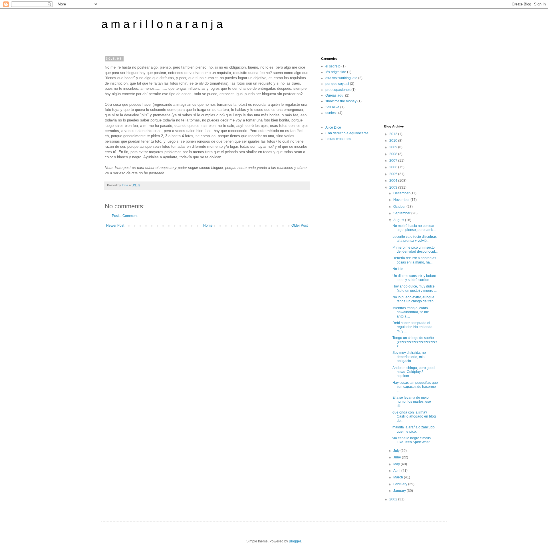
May (397, 464)
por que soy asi (337, 84)
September (402, 213)
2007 (393, 161)
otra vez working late (341, 78)
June (397, 457)
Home (208, 225)
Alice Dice (333, 127)
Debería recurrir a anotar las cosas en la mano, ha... (414, 260)
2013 (393, 134)
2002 (393, 499)
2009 (393, 147)
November (401, 200)
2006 (393, 167)
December (401, 193)
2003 (393, 187)
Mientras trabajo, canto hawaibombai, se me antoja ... (410, 312)
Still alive (332, 107)
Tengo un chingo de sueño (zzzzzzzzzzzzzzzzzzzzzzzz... (414, 342)
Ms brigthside (335, 72)
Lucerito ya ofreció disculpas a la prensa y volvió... (414, 239)
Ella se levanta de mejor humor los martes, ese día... (411, 402)
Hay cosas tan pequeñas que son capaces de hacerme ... (415, 387)
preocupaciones (337, 90)
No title (397, 269)
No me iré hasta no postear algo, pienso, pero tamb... (414, 228)
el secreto (333, 66)
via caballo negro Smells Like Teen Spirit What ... (412, 440)
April (397, 471)
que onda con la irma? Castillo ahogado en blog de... (414, 416)
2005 (393, 174)
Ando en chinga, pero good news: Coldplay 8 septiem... (413, 372)
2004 (393, 181)
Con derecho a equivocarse (346, 133)
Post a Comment (125, 216)
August (399, 220)
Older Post (299, 225)
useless (331, 113)
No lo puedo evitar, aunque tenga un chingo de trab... (414, 299)
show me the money (340, 101)
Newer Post (115, 225)
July (396, 451)
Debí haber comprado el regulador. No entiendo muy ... (412, 327)
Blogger (295, 541)
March (398, 477)
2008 (393, 154)
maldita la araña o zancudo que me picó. (413, 429)
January (400, 491)
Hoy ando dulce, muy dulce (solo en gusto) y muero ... (414, 288)
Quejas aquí (334, 95)
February (400, 484)
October (399, 207)
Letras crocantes (338, 139)
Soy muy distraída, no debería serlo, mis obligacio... (409, 357)
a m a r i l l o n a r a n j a (162, 24)
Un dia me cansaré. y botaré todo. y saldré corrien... (414, 278)
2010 (393, 141)
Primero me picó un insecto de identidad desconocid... (415, 249)
